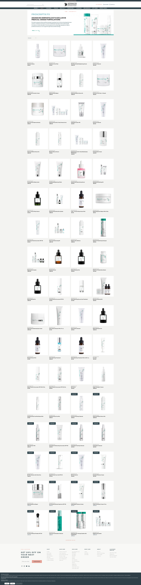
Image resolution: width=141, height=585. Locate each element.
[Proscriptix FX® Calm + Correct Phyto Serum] (37, 198)
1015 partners (6, 575)
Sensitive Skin (74, 565)
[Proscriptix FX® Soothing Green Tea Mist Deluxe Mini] (37, 403)
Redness (73, 562)
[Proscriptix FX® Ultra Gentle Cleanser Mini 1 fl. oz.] (59, 315)
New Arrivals (49, 553)
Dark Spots (74, 555)
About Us (98, 551)
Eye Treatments (74, 559)
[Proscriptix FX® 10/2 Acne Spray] (37, 51)
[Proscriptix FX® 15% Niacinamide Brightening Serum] (81, 51)
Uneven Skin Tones (75, 568)
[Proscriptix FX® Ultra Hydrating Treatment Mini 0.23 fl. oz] (81, 344)
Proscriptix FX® (30, 62)
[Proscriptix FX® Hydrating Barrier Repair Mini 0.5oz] (103, 198)
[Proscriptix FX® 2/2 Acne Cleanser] (103, 51)
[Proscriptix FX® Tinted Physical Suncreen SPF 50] (59, 286)
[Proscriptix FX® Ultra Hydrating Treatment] (59, 344)
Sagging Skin (74, 564)
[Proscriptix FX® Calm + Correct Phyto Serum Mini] (81, 198)
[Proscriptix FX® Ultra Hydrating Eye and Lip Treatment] (81, 286)
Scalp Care (61, 560)
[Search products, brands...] (43, 4)
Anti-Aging (74, 554)
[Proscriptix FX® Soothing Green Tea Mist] (59, 403)
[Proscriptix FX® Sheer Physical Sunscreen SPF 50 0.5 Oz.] (37, 374)
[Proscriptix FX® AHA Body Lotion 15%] (81, 109)
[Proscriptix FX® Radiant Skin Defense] (81, 227)
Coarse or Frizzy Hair (63, 551)
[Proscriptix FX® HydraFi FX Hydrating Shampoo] (103, 227)
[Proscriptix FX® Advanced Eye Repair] (59, 80)
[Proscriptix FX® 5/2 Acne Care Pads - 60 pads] (103, 80)
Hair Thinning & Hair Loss (63, 554)
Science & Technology (101, 553)
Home (66, 11)
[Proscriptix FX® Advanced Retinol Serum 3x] (81, 80)
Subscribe (37, 561)
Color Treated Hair (62, 553)
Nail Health (86, 553)
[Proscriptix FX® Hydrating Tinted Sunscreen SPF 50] (37, 227)
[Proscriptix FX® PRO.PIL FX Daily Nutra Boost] (103, 257)
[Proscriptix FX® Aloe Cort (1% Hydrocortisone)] (37, 109)
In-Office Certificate (50, 560)
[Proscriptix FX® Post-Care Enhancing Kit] (59, 227)
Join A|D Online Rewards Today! (70, 0)
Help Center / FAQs (113, 552)
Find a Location (99, 554)
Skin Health (86, 554)
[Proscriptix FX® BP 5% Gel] (81, 374)
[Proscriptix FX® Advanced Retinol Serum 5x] (37, 138)
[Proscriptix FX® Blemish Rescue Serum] (59, 138)
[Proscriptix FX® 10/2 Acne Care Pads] (59, 51)
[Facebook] (22, 566)
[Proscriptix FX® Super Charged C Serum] (103, 374)
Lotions (86, 551)
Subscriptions (49, 554)
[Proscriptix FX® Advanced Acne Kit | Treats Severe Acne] (59, 109)
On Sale (48, 551)
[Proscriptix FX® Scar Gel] (103, 344)
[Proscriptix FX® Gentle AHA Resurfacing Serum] (81, 169)
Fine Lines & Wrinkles (75, 561)
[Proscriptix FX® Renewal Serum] (59, 257)
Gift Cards (48, 557)
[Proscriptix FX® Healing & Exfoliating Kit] (103, 169)
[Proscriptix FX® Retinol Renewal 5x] (37, 286)
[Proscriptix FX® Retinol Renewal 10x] (81, 257)
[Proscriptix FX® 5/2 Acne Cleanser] (103, 109)
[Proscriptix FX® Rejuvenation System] (37, 257)
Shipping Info (112, 554)
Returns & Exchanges (113, 555)
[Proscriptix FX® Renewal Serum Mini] (37, 344)
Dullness (73, 558)
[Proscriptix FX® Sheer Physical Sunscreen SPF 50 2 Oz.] (59, 374)
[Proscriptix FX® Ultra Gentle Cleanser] (81, 315)
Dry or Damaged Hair (62, 558)
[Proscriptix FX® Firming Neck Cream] (103, 138)
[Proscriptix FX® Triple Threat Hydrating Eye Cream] (37, 315)
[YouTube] (26, 566)
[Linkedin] (29, 566)
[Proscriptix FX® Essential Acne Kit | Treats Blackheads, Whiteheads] (81, 138)
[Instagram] (24, 566)
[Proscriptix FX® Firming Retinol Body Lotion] (37, 169)
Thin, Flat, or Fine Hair (63, 557)
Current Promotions (50, 558)
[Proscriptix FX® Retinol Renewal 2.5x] (103, 315)
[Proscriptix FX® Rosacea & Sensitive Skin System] (59, 198)
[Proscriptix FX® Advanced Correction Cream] (37, 80)
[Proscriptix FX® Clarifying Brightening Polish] (59, 169)
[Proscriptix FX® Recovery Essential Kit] (103, 286)
